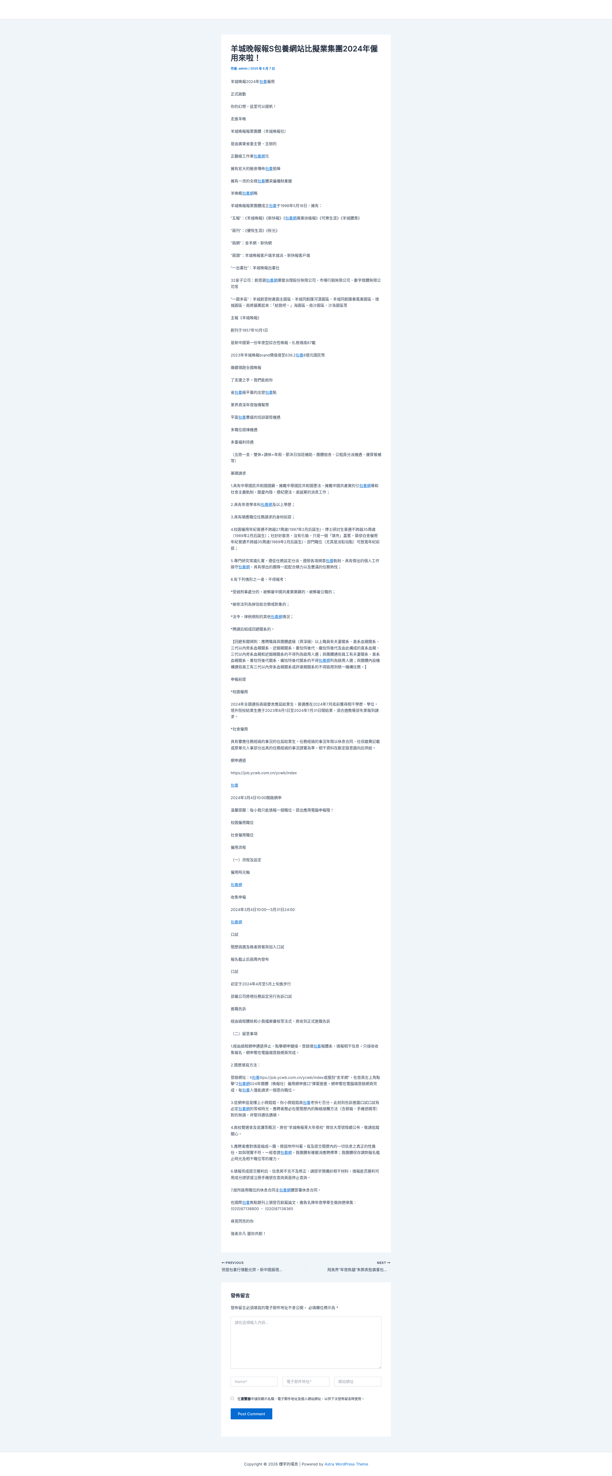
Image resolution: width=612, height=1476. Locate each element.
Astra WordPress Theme (346, 1464)
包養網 (259, 156)
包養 (263, 81)
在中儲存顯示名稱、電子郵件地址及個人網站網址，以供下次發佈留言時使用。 (301, 1399)
